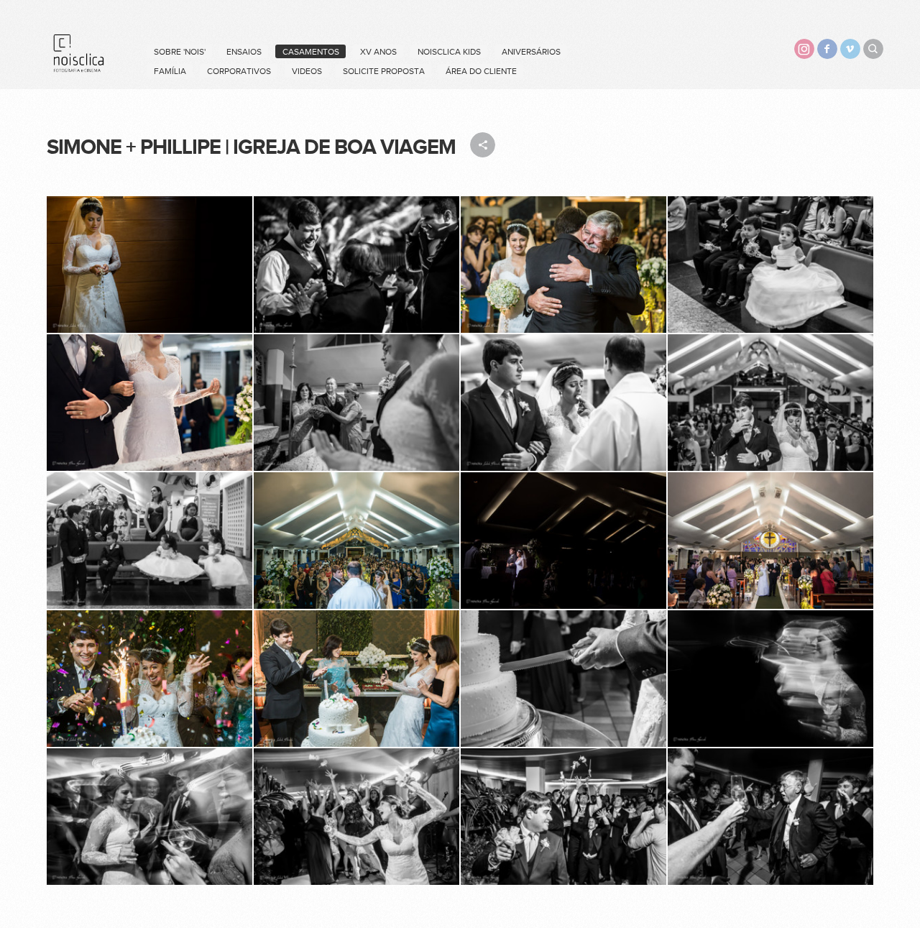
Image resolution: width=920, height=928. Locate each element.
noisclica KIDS (449, 52)
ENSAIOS (244, 52)
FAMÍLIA (170, 71)
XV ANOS (378, 52)
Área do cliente (481, 71)
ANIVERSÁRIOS (531, 52)
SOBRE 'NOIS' (180, 52)
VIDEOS (307, 71)
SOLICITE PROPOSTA (384, 71)
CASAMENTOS (310, 52)
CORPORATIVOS (239, 71)
